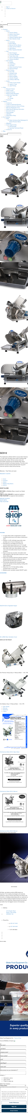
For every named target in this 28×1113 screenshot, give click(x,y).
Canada (11, 98)
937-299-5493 (14, 926)
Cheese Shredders (14, 59)
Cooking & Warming (14, 79)
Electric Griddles (13, 76)
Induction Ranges (13, 78)
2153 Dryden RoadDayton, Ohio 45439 (11, 911)
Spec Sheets (6, 706)
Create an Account (10, 8)
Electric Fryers (12, 75)
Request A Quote (10, 89)
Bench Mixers (12, 43)
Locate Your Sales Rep (12, 95)
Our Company (6, 117)
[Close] (26, 1089)
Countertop (12, 42)
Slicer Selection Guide (14, 39)
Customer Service (10, 92)
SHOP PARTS (3, 500)
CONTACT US (9, 914)
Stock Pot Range (13, 68)
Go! (1, 26)
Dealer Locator (10, 90)
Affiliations (8, 123)
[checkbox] (13, 1079)
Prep (7, 51)
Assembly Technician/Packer (16, 128)
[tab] (14, 532)
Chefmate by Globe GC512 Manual (8, 791)
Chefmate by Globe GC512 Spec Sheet (9, 752)
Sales (4, 87)
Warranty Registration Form (13, 107)
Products (5, 29)
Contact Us (9, 103)
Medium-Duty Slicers (14, 34)
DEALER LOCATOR (5, 498)
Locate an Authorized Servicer (13, 104)
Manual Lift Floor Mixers (15, 45)
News (7, 118)
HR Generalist (12, 126)
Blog (4, 131)
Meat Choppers (13, 53)
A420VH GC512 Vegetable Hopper (8, 605)
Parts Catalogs (9, 112)
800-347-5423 (14, 923)
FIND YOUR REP (4, 501)
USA (10, 96)
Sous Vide (11, 71)
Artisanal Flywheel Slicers (15, 37)
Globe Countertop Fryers (15, 67)
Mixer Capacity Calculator (15, 50)
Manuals (5, 708)
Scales (7, 81)
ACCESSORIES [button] (3, 573)
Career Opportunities (11, 125)
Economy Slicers (13, 35)
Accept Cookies (14, 1110)
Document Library (10, 111)
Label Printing (12, 86)
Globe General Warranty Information (15, 109)
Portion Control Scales (14, 82)
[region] (14, 1100)
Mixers (7, 40)
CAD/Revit (8, 114)
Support (5, 101)
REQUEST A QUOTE (5, 473)
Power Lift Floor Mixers (15, 46)
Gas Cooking (9, 60)
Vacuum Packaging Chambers (16, 57)
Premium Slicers (13, 32)
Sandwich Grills (13, 73)
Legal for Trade (13, 84)
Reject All (14, 1106)
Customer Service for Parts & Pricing (15, 106)
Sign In (8, 7)
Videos (4, 711)
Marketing (5, 709)
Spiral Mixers (12, 48)
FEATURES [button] (2, 532)
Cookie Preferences (14, 1102)
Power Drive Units (13, 56)
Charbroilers (12, 64)
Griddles (11, 62)
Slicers (7, 31)
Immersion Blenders (14, 54)
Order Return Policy (11, 115)
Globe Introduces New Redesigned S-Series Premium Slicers (18, 120)
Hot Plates (11, 65)
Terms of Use (17, 1038)
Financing (8, 100)
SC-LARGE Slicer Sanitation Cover (8, 637)
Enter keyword (3, 24)
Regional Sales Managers (12, 93)
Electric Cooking (10, 70)
